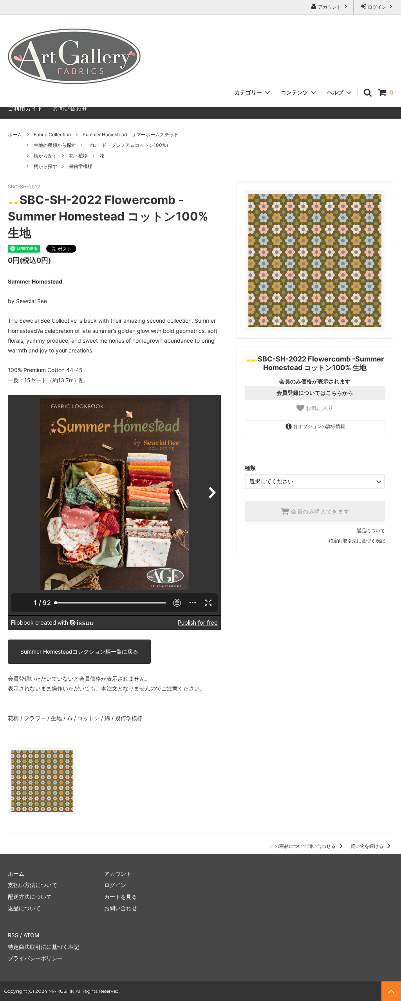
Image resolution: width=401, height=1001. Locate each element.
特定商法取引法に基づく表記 (43, 946)
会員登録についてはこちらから (314, 392)
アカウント (330, 7)
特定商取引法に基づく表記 (357, 541)
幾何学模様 (80, 166)
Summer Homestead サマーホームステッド (131, 134)
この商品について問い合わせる (303, 846)
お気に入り (318, 408)
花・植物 (78, 156)
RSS (13, 935)
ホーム (15, 134)
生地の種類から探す (55, 145)
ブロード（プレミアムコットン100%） (129, 145)
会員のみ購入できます (319, 511)
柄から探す (45, 156)
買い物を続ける (367, 846)
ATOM (31, 935)
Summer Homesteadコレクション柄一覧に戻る (79, 651)
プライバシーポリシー (35, 958)
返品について (371, 530)
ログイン (377, 7)
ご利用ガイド (25, 108)
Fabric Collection (52, 134)
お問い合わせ (70, 108)
